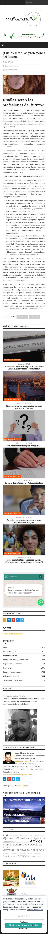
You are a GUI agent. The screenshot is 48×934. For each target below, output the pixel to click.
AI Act (39, 856)
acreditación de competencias (34, 835)
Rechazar (24, 922)
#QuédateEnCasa (13, 838)
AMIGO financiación (20, 853)
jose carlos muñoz (10, 70)
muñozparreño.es (22, 761)
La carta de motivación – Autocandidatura (24, 483)
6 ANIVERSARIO (34, 853)
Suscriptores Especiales (24, 680)
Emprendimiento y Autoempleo (24, 660)
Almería (6, 856)
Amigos (36, 841)
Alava (11, 835)
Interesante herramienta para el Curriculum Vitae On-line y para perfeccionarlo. (24, 367)
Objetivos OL (22, 317)
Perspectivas (34, 317)
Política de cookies (35, 909)
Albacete (28, 838)
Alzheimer (23, 856)
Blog (24, 647)
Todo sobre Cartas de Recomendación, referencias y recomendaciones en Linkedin (24, 561)
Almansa (13, 856)
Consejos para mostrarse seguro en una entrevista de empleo (24, 521)
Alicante (6, 847)
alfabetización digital (21, 842)
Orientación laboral (11, 66)
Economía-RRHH (24, 655)
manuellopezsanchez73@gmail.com (17, 775)
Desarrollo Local (24, 651)
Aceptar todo (24, 916)
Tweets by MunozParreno (13, 634)
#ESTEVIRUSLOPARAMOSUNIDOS (23, 850)
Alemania (32, 856)
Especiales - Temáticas (24, 664)
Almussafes (17, 835)
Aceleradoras (7, 853)
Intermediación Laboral (24, 672)
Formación (24, 668)
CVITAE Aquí (22, 786)
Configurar (24, 928)
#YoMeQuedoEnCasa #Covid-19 (22, 844)
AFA (5, 835)
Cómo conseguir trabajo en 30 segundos (24, 445)
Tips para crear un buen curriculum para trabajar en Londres (24, 407)
